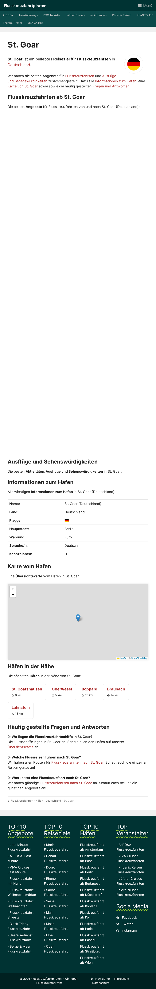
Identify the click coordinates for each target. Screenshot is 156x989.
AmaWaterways (28, 15)
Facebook (129, 917)
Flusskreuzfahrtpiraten (25, 5)
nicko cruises (98, 15)
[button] (78, 618)
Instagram (129, 930)
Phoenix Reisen (121, 15)
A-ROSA (8, 15)
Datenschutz (100, 983)
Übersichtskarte (20, 747)
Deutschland (19, 65)
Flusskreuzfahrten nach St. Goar (77, 762)
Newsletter (102, 978)
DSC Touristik (51, 15)
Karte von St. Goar (23, 86)
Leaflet (123, 658)
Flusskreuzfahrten (79, 76)
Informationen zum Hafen (115, 81)
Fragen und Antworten (111, 86)
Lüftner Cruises (75, 15)
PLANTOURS (145, 15)
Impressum (121, 978)
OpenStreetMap (139, 658)
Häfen (39, 800)
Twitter (127, 924)
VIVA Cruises (35, 22)
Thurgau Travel (12, 22)
